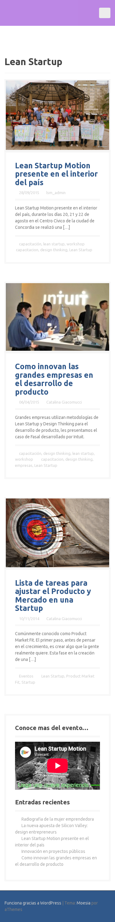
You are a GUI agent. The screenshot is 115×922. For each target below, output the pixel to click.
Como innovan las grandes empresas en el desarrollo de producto (54, 379)
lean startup (54, 244)
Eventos (26, 676)
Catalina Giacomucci (64, 402)
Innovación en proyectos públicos (53, 851)
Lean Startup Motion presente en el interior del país (56, 174)
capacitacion (27, 250)
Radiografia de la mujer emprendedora (57, 819)
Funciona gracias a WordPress (33, 903)
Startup (28, 682)
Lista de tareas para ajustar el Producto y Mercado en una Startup (53, 596)
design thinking (53, 250)
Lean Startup (80, 250)
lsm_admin (56, 192)
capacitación (30, 244)
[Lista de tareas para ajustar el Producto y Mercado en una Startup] (57, 532)
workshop (76, 244)
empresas (24, 465)
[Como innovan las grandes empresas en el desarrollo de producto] (57, 316)
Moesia (83, 903)
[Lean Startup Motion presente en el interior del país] (57, 114)
